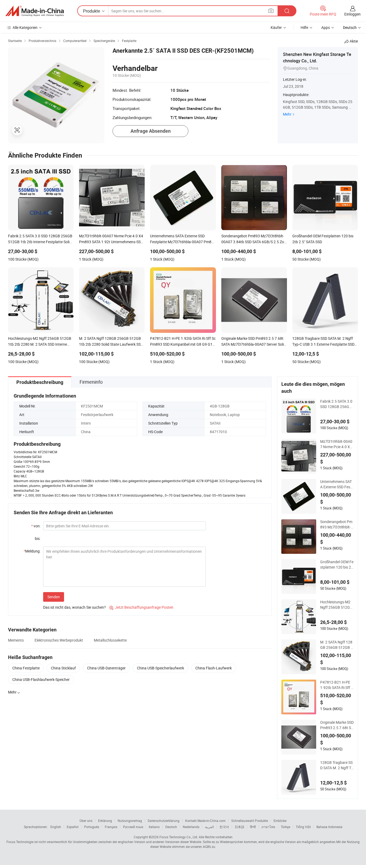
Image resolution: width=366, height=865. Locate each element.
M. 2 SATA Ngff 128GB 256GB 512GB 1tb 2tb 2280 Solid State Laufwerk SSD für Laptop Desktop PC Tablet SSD (336, 644)
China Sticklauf (63, 667)
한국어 (224, 827)
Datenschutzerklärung (164, 820)
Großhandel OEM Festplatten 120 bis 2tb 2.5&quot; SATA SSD (336, 564)
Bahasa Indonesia (329, 827)
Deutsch (171, 827)
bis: (37, 538)
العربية (209, 827)
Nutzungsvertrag (130, 820)
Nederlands (191, 827)
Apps (325, 27)
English (55, 827)
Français (111, 827)
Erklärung (105, 820)
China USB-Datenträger (106, 667)
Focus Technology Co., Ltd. (178, 837)
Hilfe (304, 27)
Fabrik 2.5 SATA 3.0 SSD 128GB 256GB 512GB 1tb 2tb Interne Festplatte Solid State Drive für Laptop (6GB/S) (337, 404)
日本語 (239, 827)
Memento (16, 640)
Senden (53, 596)
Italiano (154, 827)
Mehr (287, 114)
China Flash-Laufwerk (213, 667)
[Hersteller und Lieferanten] (34, 11)
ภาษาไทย (268, 827)
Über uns (86, 820)
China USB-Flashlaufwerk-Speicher (41, 679)
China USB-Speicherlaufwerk (160, 667)
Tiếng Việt (303, 827)
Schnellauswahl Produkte (249, 820)
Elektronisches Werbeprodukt (59, 640)
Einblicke (280, 820)
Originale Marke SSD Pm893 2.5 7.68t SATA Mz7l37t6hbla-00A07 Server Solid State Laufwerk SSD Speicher (337, 725)
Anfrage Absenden (150, 131)
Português (91, 827)
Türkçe (285, 827)
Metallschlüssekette (110, 640)
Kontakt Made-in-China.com (205, 820)
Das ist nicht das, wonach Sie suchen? (74, 607)
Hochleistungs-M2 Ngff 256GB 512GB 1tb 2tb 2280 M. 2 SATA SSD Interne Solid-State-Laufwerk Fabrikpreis (336, 604)
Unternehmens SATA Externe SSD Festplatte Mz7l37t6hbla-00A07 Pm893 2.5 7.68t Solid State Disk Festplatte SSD (337, 484)
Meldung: (32, 551)
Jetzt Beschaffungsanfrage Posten (141, 607)
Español (73, 827)
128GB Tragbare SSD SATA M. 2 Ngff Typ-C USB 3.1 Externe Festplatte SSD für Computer (336, 765)
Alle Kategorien (25, 27)
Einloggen (352, 14)
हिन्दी (253, 827)
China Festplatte (26, 667)
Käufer (276, 27)
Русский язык (133, 827)
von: (35, 525)
